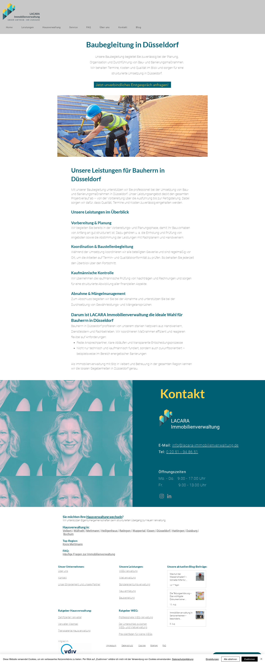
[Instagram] (162, 496)
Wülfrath (79, 530)
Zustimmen (249, 659)
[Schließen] (261, 659)
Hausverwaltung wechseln (104, 517)
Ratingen (125, 530)
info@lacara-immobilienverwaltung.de (205, 445)
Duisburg (192, 530)
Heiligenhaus (109, 530)
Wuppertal (139, 530)
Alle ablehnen (230, 659)
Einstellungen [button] (212, 659)
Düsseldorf (164, 530)
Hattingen (178, 530)
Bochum (68, 534)
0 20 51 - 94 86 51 (182, 452)
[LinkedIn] (169, 496)
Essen (151, 530)
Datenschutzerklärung (182, 659)
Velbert (67, 530)
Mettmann (93, 530)
